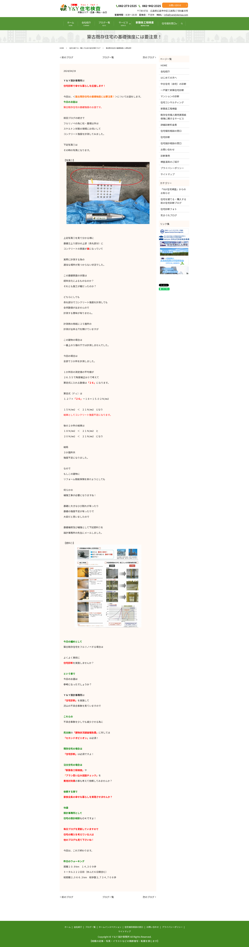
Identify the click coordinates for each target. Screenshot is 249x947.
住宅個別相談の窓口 (171, 130)
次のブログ (148, 57)
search (182, 23)
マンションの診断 (170, 96)
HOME (62, 48)
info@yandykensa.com (176, 14)
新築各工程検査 (145, 23)
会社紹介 (86, 23)
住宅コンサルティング (172, 102)
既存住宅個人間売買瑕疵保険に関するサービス (173, 116)
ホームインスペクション (110, 926)
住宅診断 (165, 137)
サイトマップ (168, 174)
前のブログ (67, 57)
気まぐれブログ (169, 215)
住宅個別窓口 (169, 23)
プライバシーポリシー (172, 168)
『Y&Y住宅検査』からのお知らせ (173, 191)
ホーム (70, 23)
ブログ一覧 (104, 23)
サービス (124, 23)
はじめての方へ (169, 77)
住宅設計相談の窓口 (171, 143)
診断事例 (165, 155)
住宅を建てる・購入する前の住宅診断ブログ (85, 48)
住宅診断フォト (169, 209)
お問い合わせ (175, 5)
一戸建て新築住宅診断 (172, 90)
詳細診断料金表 (169, 124)
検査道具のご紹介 (170, 161)
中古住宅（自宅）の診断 (173, 83)
